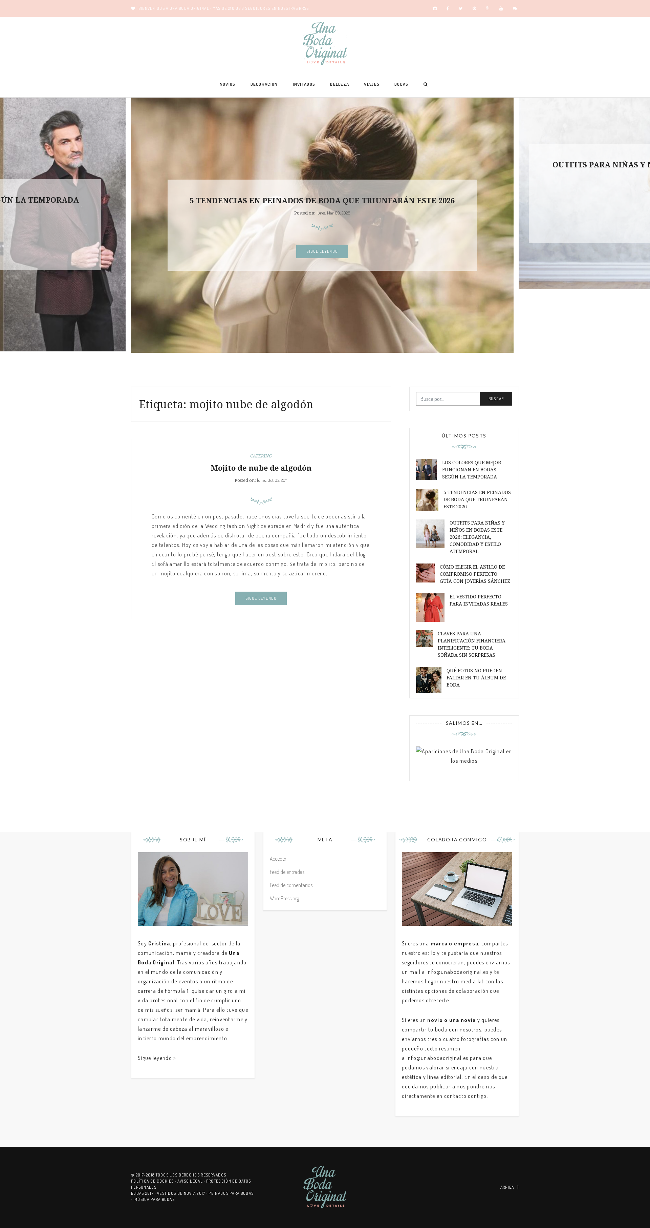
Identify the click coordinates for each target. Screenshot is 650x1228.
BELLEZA (339, 84)
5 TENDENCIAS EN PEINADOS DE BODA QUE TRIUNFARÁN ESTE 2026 (322, 201)
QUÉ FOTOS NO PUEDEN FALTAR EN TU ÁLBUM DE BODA (476, 678)
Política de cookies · (154, 1181)
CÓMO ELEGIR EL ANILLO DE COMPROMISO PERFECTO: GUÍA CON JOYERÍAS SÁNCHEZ (475, 574)
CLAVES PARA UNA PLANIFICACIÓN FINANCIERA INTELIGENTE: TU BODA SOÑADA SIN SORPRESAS (471, 644)
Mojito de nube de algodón (261, 468)
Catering (261, 455)
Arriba (507, 1187)
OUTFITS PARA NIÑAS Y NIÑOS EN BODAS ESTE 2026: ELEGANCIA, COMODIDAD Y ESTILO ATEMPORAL (477, 537)
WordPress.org (284, 898)
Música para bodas (154, 1199)
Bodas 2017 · (144, 1193)
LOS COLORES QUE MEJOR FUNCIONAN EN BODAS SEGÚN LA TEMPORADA (471, 469)
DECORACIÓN (264, 84)
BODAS (401, 84)
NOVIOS (228, 84)
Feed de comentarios (291, 885)
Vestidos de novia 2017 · (183, 1193)
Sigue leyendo (322, 251)
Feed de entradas (287, 871)
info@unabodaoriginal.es (458, 971)
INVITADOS (304, 84)
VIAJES (372, 84)
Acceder (278, 858)
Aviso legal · (191, 1181)
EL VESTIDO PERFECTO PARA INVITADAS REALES (479, 600)
